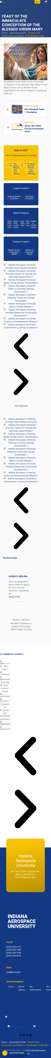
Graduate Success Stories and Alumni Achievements (32, 169)
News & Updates (21, 988)
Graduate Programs (29, 197)
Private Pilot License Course (10, 224)
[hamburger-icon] (37, 2)
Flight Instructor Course (27, 223)
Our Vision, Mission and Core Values (16, 169)
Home (4, 33)
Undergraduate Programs (14, 197)
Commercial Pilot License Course (16, 224)
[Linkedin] (30, 1035)
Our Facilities (22, 165)
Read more (21, 596)
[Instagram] (28, 411)
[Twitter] (21, 411)
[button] (21, 347)
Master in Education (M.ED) (30, 252)
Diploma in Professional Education (34, 224)
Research (26, 164)
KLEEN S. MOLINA (18, 576)
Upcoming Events (18, 33)
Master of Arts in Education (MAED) (14, 252)
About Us (9, 165)
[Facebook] (13, 411)
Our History (11, 165)
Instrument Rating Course (22, 223)
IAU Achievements (35, 988)
